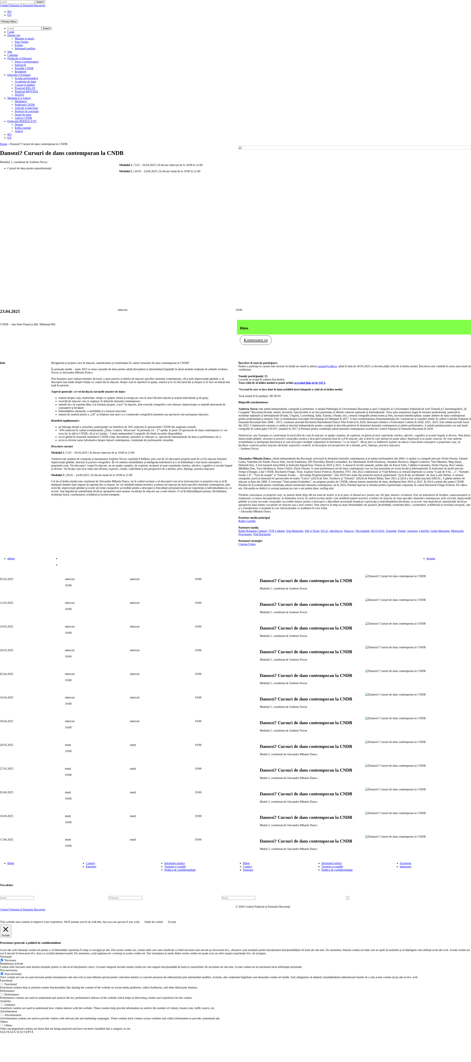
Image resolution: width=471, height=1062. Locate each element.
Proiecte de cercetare (27, 111)
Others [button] (4, 1021)
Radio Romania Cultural (252, 530)
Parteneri (91, 866)
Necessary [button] (6, 956)
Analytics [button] (5, 1001)
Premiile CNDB (24, 68)
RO (9, 11)
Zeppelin (391, 530)
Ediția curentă (23, 127)
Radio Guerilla (247, 521)
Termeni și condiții (175, 866)
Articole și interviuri (26, 108)
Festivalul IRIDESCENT (22, 121)
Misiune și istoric (24, 38)
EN (9, 15)
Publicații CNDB (25, 104)
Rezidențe (20, 71)
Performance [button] (7, 990)
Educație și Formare (19, 74)
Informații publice (25, 48)
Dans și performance (27, 61)
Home (3, 144)
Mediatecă (21, 101)
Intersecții (20, 65)
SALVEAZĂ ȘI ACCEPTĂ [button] (16, 1032)
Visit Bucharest (262, 534)
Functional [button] (6, 980)
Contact (90, 863)
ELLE (324, 530)
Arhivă (19, 131)
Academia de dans (25, 81)
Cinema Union (247, 544)
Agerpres (412, 530)
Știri (9, 51)
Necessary (10, 960)
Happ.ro (349, 530)
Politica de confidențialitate (180, 869)
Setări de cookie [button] (153, 921)
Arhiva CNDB (23, 117)
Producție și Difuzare (19, 58)
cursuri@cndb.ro (327, 366)
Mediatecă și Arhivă (19, 98)
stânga (11, 558)
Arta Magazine (294, 530)
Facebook (405, 863)
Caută (10, 31)
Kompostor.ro (256, 340)
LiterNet (424, 530)
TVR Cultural (276, 530)
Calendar (12, 55)
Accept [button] (172, 921)
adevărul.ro (336, 530)
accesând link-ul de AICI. (310, 382)
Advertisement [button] (8, 1011)
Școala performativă (26, 78)
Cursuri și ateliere (25, 84)
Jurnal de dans (23, 114)
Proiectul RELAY (25, 88)
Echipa (19, 45)
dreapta (430, 558)
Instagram (405, 866)
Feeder (402, 530)
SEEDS (19, 94)
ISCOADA (378, 530)
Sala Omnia (21, 41)
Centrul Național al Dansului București (22, 5)
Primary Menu (8, 21)
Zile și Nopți (312, 530)
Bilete (10, 863)
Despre (19, 124)
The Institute (362, 530)
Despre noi (13, 35)
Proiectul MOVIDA (26, 91)
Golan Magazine (440, 530)
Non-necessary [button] (8, 970)
